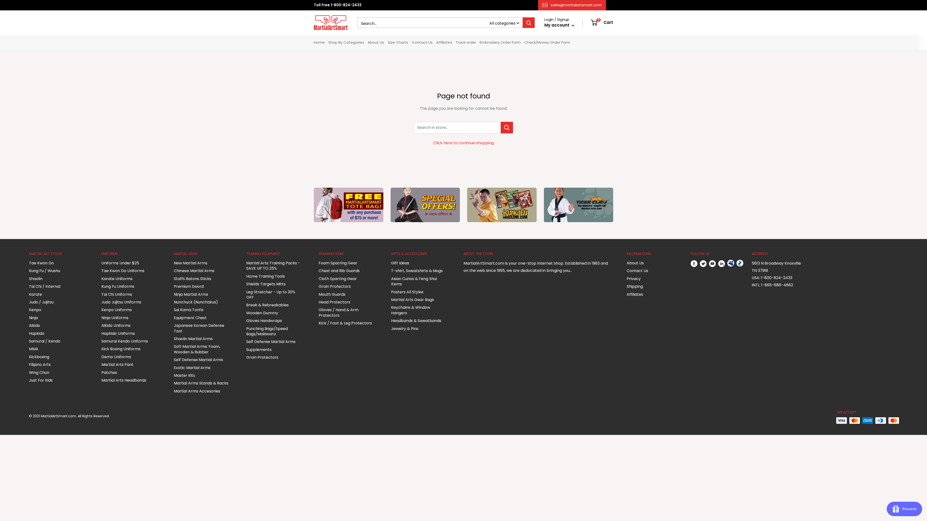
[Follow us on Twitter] (703, 263)
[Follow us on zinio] (740, 263)
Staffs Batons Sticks (192, 278)
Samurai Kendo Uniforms (124, 341)
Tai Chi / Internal (44, 286)
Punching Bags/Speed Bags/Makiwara (267, 331)
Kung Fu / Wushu (44, 271)
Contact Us (422, 42)
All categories (502, 23)
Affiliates (444, 42)
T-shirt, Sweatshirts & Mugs (417, 271)
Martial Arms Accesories (197, 391)
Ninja (33, 318)
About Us (376, 42)
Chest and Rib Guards (339, 271)
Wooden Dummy (262, 313)
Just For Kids (41, 380)
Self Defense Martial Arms (198, 360)
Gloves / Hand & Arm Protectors (338, 312)
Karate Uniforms (117, 278)
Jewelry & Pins (404, 328)
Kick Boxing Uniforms (120, 349)
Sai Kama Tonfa (188, 310)
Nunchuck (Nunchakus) (196, 302)
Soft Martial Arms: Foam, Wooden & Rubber (197, 349)
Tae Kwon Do (41, 263)
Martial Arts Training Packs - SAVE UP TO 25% (273, 265)
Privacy (634, 278)
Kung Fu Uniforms (117, 286)
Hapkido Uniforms (118, 333)
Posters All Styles (407, 292)
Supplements (259, 349)
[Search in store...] (507, 127)
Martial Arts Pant (117, 364)
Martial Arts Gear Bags (412, 299)
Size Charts (398, 42)
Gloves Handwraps (264, 320)
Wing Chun (39, 372)
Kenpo (35, 310)
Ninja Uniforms (114, 318)
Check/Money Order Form (547, 42)
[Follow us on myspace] (730, 263)
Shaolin (35, 278)
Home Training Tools (265, 276)
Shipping (635, 286)
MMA (33, 349)
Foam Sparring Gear (338, 263)
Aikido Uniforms (116, 325)
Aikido (34, 325)
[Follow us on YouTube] (712, 263)
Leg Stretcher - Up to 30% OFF (270, 294)
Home (319, 42)
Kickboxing (39, 357)
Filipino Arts (40, 364)
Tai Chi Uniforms (116, 294)
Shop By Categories (346, 42)
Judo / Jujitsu (41, 302)
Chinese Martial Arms (194, 271)
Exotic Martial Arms (192, 367)
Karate (35, 294)
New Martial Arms (190, 263)
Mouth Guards (332, 294)
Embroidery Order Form (500, 42)
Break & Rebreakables (267, 305)
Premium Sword (189, 286)
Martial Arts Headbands (123, 380)
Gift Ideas (400, 263)
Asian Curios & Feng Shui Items (414, 281)
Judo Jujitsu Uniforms (121, 302)
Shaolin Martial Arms (193, 339)
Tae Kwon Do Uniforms (122, 271)
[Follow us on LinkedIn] (721, 263)
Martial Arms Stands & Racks (201, 383)
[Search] (529, 22)
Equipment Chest (190, 318)
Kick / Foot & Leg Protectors (345, 323)
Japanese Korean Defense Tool (199, 328)
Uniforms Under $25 (120, 263)
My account (557, 25)
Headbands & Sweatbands (416, 320)
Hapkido (36, 333)
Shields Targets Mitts (266, 284)
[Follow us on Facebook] (694, 263)
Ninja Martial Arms (191, 294)
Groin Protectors (262, 357)
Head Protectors (334, 302)
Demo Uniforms (116, 357)
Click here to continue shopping (463, 143)
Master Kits (184, 375)
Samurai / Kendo (44, 341)
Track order (466, 42)
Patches (109, 372)
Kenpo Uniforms (116, 310)
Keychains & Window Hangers (410, 310)
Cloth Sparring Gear (338, 278)
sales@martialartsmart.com (576, 4)
